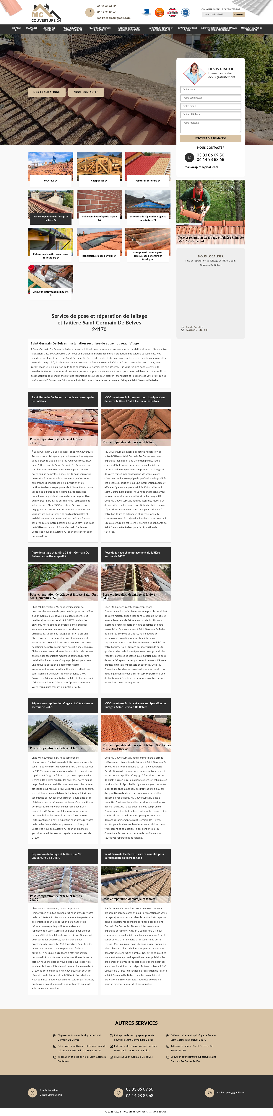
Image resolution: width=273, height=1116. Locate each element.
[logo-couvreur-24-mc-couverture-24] (46, 12)
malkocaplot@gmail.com (114, 18)
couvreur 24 (16, 29)
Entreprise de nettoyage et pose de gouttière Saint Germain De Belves (134, 1037)
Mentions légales (157, 1112)
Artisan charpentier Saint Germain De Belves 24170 (192, 1048)
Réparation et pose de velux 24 (187, 29)
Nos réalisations (46, 92)
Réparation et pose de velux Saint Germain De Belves (82, 1059)
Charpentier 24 (31, 29)
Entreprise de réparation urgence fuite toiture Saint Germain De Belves (136, 1048)
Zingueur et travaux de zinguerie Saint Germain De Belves (79, 1037)
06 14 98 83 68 (106, 12)
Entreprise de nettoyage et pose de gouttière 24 (161, 29)
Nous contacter (86, 92)
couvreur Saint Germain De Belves (133, 1057)
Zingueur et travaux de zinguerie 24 (251, 29)
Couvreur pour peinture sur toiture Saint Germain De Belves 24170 (193, 1059)
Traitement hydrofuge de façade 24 (99, 29)
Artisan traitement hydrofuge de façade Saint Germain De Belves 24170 (193, 1037)
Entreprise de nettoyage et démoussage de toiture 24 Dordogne (219, 29)
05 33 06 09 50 (106, 6)
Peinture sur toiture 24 (49, 29)
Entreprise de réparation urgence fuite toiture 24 (129, 29)
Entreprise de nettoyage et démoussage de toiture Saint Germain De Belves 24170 (82, 1048)
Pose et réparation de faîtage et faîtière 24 (72, 29)
